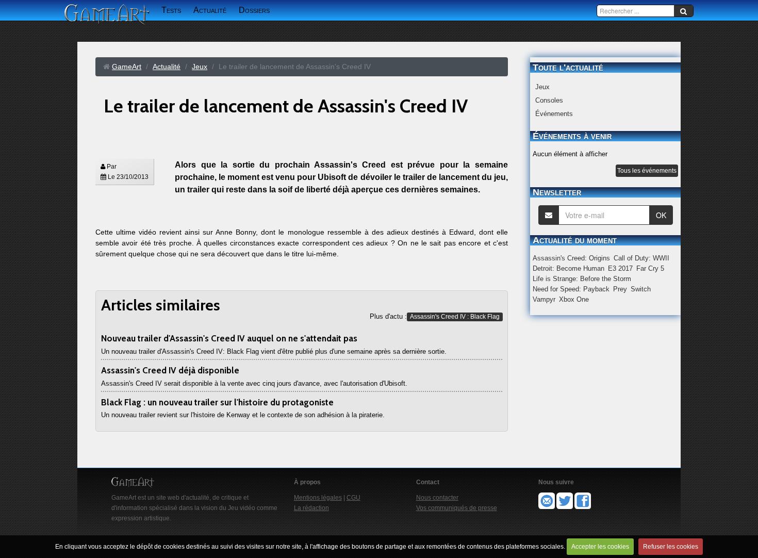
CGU (353, 497)
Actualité (209, 10)
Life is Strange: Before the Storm (582, 279)
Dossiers (254, 10)
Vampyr (544, 299)
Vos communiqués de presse (456, 508)
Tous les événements (647, 170)
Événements (554, 114)
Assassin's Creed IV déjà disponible (170, 370)
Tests (171, 10)
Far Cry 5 (650, 268)
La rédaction (311, 508)
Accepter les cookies (600, 546)
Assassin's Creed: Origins (571, 258)
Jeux (542, 87)
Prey (620, 289)
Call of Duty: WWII (641, 258)
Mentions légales (318, 497)
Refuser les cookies (670, 546)
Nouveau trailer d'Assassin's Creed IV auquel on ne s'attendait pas (229, 338)
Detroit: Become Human (568, 268)
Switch (641, 289)
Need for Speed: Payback (571, 289)
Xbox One (574, 299)
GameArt (126, 66)
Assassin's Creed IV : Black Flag (455, 317)
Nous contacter (437, 497)
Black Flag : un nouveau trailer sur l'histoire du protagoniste (217, 402)
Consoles (549, 100)
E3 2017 (620, 268)
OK (661, 215)
